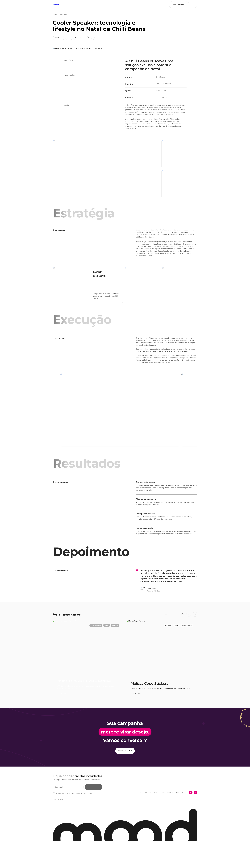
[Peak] (61, 799)
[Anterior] (63, 410)
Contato (179, 793)
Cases (55, 15)
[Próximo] (195, 614)
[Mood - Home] (56, 5)
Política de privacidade (85, 793)
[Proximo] (186, 410)
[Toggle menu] (194, 5)
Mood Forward (167, 793)
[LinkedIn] (195, 792)
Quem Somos (146, 793)
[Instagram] (190, 792)
